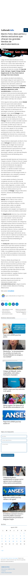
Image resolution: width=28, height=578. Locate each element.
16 (24, 538)
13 (13, 538)
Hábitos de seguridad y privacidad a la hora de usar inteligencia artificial (20, 312)
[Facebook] (2, 304)
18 (5, 541)
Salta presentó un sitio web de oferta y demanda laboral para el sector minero (7, 312)
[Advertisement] (14, 14)
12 (9, 538)
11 (5, 538)
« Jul (2, 550)
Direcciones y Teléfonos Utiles (8, 569)
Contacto (3, 571)
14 (16, 538)
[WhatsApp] (9, 304)
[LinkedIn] (13, 304)
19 (9, 541)
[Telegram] (16, 304)
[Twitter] (6, 304)
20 (13, 541)
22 (20, 541)
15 (20, 538)
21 (16, 541)
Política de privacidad (6, 572)
